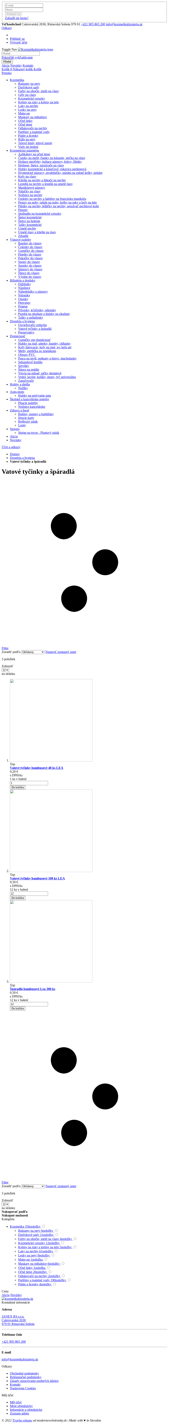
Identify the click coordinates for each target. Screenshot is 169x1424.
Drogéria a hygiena (22, 458)
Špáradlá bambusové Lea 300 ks (32, 989)
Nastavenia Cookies (23, 1388)
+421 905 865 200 (93, 24)
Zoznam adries (19, 1413)
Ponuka (7, 73)
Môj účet (15, 1402)
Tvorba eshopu (22, 1420)
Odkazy (7, 28)
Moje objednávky (21, 1406)
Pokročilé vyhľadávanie (17, 57)
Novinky (16, 65)
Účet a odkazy (11, 447)
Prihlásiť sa (17, 38)
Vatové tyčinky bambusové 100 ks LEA (37, 878)
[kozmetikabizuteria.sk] (17, 1298)
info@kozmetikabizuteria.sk (124, 24)
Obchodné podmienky (24, 1373)
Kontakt (28, 65)
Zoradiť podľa (11, 652)
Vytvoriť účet (18, 42)
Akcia (5, 65)
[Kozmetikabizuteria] (35, 49)
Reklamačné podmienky (25, 1377)
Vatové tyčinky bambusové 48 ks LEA (36, 768)
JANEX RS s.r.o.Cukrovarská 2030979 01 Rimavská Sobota (18, 1320)
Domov (15, 454)
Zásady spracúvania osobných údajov (34, 1381)
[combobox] (21, 53)
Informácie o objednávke (26, 1409)
